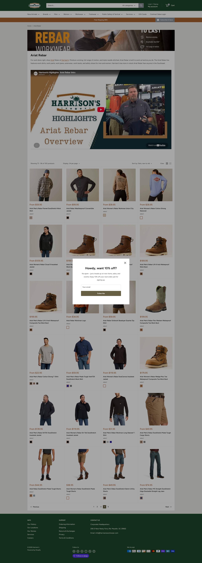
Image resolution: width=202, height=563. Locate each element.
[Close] (125, 262)
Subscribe (101, 293)
